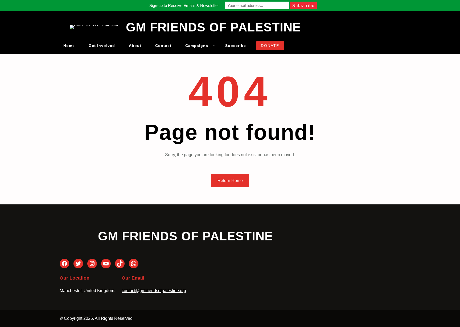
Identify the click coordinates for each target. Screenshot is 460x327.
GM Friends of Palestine (213, 27)
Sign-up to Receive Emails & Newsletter (184, 5)
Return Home (230, 180)
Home (69, 45)
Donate (270, 45)
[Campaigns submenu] (214, 46)
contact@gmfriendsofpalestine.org (154, 290)
